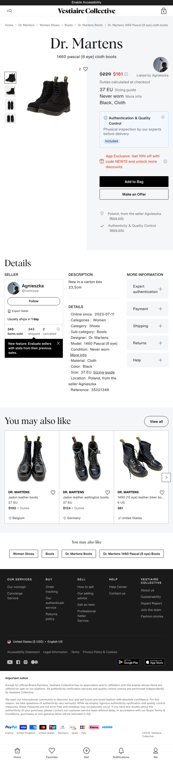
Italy (84, 733)
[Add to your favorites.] (53, 492)
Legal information (55, 652)
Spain (75, 733)
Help (137, 360)
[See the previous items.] (6, 477)
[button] (164, 11)
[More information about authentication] (163, 117)
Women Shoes (49, 25)
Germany (63, 733)
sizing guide (125, 89)
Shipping (140, 326)
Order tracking (52, 589)
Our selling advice (85, 596)
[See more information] (165, 161)
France (9, 733)
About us (147, 590)
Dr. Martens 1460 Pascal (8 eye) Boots (131, 554)
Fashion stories (152, 616)
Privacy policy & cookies (100, 652)
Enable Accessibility (86, 2)
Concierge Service (15, 596)
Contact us (117, 593)
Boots (69, 25)
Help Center (118, 587)
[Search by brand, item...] (9, 11)
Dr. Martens (26, 25)
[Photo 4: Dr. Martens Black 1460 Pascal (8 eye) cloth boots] (10, 118)
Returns (139, 343)
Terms (75, 652)
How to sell (85, 587)
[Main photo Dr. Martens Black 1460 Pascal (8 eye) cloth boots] (10, 77)
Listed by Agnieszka (152, 75)
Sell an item (86, 604)
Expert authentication (145, 289)
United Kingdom (26, 733)
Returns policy (51, 616)
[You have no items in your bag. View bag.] (164, 11)
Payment (140, 308)
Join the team (151, 610)
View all (156, 421)
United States (47, 733)
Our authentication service (56, 603)
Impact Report (151, 603)
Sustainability (151, 596)
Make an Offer (134, 194)
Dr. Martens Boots (90, 25)
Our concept (16, 587)
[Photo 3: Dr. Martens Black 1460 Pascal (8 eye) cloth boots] (10, 104)
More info (133, 96)
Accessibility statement (23, 652)
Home (9, 25)
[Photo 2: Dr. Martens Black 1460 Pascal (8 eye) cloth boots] (10, 91)
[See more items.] (166, 477)
